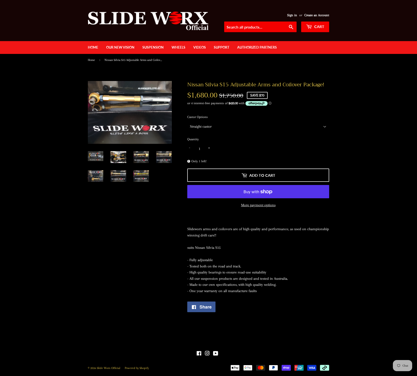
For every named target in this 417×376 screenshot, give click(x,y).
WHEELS (178, 47)
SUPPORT (221, 47)
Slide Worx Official (108, 368)
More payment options (258, 205)
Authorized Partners (257, 47)
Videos (199, 47)
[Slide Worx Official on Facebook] (199, 354)
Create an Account (316, 15)
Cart (318, 26)
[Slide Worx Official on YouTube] (215, 354)
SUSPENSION (153, 47)
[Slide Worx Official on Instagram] (207, 354)
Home (93, 47)
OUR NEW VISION (120, 47)
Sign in (292, 15)
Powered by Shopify (137, 368)
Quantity (193, 139)
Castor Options (197, 117)
